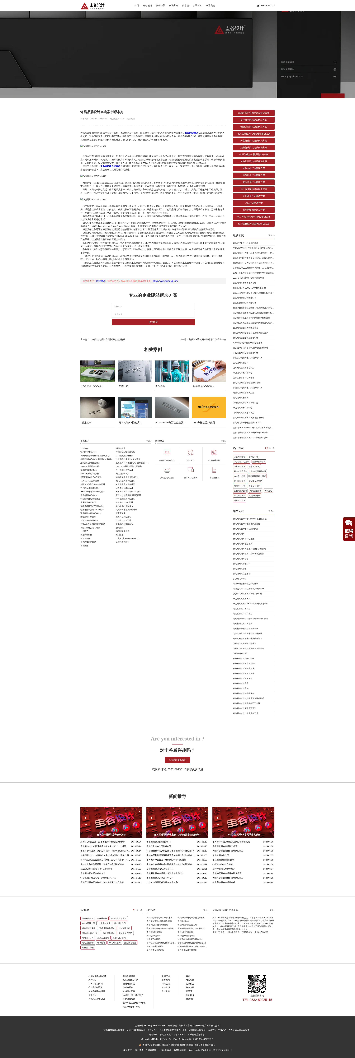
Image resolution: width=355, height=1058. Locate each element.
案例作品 (160, 5)
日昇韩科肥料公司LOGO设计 (128, 491)
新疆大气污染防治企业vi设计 (92, 484)
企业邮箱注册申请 (196, 1034)
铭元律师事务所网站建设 (126, 509)
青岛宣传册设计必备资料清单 (245, 243)
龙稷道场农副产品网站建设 (92, 506)
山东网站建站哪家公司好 (243, 368)
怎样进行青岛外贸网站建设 (244, 643)
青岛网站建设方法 (240, 688)
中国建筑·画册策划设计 (126, 452)
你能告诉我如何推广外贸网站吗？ (247, 358)
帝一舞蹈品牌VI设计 (124, 470)
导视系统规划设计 (96, 999)
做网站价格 (253, 457)
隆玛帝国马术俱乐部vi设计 (127, 477)
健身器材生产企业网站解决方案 (253, 224)
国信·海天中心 (122, 473)
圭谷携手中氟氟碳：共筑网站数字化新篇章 (251, 318)
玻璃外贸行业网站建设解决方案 (253, 113)
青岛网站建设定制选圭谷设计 (245, 338)
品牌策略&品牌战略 (97, 976)
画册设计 (92, 995)
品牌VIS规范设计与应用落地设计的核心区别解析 (254, 248)
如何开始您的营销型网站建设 (245, 583)
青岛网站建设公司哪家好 (243, 693)
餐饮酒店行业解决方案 (254, 182)
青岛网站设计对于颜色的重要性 (246, 524)
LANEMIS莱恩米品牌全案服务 (129, 466)
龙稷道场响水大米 (88, 517)
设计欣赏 (166, 991)
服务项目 (147, 5)
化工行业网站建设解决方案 (253, 189)
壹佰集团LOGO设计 (89, 495)
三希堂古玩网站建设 (89, 520)
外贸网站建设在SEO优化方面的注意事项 (250, 603)
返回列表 (131, 119)
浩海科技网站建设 (123, 517)
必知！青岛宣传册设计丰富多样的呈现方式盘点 (253, 273)
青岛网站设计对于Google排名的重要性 (250, 519)
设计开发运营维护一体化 (134, 1002)
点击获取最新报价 (177, 760)
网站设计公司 (239, 486)
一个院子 (84, 531)
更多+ (148, 441)
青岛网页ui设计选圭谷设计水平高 (247, 422)
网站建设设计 (166, 1034)
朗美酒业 (120, 528)
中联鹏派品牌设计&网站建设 (128, 459)
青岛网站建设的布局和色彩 (244, 663)
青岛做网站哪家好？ (241, 564)
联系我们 (210, 5)
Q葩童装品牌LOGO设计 (90, 477)
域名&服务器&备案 (131, 1006)
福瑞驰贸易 (120, 448)
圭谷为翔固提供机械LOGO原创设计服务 (250, 437)
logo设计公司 (239, 476)
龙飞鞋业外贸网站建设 (125, 481)
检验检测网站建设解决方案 (253, 161)
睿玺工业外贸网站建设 (90, 528)
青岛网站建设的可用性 (242, 678)
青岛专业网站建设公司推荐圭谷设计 (248, 417)
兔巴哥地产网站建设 (124, 506)
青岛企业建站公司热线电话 (244, 303)
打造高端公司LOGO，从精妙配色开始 (249, 288)
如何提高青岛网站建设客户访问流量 (248, 588)
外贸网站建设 (254, 495)
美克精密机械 (86, 535)
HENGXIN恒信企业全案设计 (92, 491)
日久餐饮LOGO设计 (124, 488)
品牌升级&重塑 (95, 987)
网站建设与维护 (255, 481)
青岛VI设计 (180, 1034)
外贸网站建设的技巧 (241, 598)
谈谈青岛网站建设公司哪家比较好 (247, 593)
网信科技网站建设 (88, 542)
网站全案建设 (129, 976)
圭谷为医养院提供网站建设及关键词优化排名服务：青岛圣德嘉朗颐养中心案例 (254, 313)
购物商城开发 (129, 983)
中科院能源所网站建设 (125, 499)
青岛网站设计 (239, 495)
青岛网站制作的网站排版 (243, 539)
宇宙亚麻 (84, 546)
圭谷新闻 (166, 980)
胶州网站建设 (239, 481)
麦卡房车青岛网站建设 (125, 484)
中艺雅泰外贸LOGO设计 (91, 488)
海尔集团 (120, 535)
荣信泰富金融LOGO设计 (91, 513)
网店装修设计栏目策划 (242, 613)
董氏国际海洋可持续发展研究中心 (95, 455)
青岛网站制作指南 (240, 559)
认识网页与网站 (240, 579)
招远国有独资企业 (88, 452)
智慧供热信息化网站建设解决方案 (253, 133)
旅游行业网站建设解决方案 (253, 147)
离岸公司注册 (180, 1050)
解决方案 (173, 5)
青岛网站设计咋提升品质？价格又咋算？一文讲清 (254, 253)
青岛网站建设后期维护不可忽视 (246, 703)
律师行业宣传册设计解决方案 (253, 154)
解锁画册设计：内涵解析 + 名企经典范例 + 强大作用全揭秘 (254, 263)
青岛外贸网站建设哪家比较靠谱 (246, 383)
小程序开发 (128, 987)
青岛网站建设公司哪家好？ (244, 298)
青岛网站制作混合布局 (242, 544)
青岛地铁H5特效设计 (125, 524)
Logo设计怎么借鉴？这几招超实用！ (249, 278)
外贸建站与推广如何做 (242, 373)
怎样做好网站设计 (240, 653)
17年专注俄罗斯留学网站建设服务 (247, 343)
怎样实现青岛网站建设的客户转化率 (248, 648)
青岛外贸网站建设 (258, 471)
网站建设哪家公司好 (257, 476)
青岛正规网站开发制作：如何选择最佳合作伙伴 (253, 293)
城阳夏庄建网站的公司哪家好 (245, 402)
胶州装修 (139, 1050)
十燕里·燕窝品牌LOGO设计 (128, 538)
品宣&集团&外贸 (130, 980)
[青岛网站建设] (92, 5)
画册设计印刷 (239, 500)
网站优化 (166, 983)
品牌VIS (92, 980)
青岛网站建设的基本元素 (243, 668)
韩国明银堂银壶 (122, 531)
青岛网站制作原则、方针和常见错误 (248, 554)
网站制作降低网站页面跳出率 (245, 628)
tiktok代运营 (194, 1050)
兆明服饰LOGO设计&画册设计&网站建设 (98, 459)
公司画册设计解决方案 (254, 196)
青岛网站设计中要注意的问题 (245, 529)
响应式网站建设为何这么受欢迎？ (247, 638)
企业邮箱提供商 (261, 932)
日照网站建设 (239, 457)
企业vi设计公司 (258, 462)
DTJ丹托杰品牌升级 (124, 455)
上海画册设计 (165, 1050)
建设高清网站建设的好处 (243, 393)
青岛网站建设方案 (240, 683)
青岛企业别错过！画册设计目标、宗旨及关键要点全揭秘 (254, 258)
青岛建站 (268, 491)
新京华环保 (85, 538)
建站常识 (166, 987)
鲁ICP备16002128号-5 (203, 1039)
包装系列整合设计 (96, 991)
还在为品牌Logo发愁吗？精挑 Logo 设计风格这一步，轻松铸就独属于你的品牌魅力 (254, 268)
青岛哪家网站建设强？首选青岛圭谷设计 (250, 333)
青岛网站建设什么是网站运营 (245, 713)
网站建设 (100, 281)
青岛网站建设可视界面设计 (244, 708)
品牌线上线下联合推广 (133, 995)
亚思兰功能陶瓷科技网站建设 (128, 495)
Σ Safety (84, 448)
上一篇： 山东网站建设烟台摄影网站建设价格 (102, 339)
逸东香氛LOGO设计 (124, 502)
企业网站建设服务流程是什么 (245, 328)
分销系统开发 (129, 991)
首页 (137, 5)
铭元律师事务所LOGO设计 (92, 509)
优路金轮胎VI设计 (123, 520)
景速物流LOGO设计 (89, 502)
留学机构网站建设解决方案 (253, 120)
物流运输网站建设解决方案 (253, 127)
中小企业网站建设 (241, 462)
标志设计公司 (254, 466)
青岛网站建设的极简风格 (243, 673)
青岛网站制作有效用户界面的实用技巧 (249, 549)
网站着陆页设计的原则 (242, 623)
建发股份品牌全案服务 (90, 463)
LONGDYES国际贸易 (89, 481)
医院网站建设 (191, 133)
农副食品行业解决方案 (254, 168)
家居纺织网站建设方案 (254, 210)
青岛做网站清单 (240, 569)
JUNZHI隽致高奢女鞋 (89, 466)
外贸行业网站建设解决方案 (253, 140)
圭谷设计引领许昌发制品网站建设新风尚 (250, 348)
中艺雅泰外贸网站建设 (90, 499)
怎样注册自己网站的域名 (243, 378)
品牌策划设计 (247, 932)
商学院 (185, 5)
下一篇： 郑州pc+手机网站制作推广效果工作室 (203, 339)
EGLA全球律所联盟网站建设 (92, 524)
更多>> (271, 235)
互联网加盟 (151, 1050)
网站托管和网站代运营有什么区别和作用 (250, 618)
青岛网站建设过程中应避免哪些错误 (248, 698)
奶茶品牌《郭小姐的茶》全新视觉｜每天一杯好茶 (133, 463)
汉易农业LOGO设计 (89, 470)
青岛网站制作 (239, 534)
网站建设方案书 (240, 471)
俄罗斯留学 (120, 513)
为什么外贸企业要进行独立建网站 (247, 633)
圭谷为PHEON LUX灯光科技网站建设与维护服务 (254, 427)
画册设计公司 (254, 486)
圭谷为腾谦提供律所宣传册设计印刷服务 (250, 432)
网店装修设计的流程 (241, 608)
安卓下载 (206, 1050)
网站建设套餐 (256, 491)
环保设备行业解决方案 (254, 175)
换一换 (272, 448)
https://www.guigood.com (165, 281)
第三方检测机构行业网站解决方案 (253, 217)
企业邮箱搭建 (129, 999)
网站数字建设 (233, 932)
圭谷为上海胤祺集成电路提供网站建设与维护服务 (254, 323)
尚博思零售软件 (122, 542)
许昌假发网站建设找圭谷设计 (245, 353)
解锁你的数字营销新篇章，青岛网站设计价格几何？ (254, 308)
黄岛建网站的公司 (240, 363)
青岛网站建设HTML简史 (243, 658)
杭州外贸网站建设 (221, 1050)
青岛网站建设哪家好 (110, 166)
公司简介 (197, 5)
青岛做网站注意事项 (241, 574)
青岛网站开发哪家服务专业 (244, 283)
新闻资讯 (166, 976)
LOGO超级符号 (95, 983)
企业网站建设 (239, 466)
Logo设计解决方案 (254, 203)
